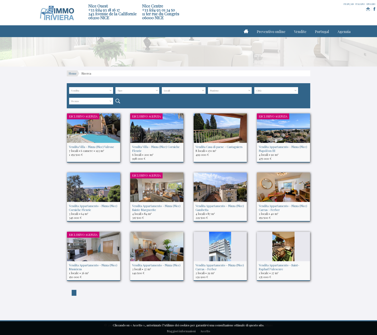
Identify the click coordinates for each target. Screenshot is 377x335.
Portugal (322, 31)
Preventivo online (271, 31)
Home (73, 73)
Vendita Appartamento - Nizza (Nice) (156, 265)
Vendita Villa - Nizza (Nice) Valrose (91, 147)
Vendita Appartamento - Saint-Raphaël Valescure (279, 267)
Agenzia (344, 31)
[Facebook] (374, 9)
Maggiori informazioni (181, 331)
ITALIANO (360, 4)
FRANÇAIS (349, 4)
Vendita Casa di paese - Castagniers (219, 147)
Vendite (300, 31)
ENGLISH (371, 4)
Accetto (205, 331)
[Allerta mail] (368, 9)
